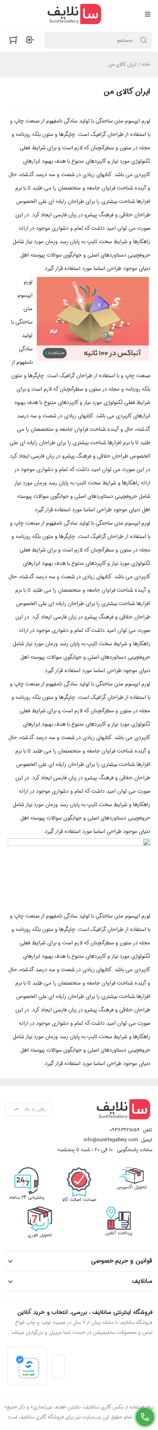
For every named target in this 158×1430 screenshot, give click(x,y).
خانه (146, 65)
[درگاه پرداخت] (27, 1366)
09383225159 (125, 1130)
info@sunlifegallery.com (111, 1140)
